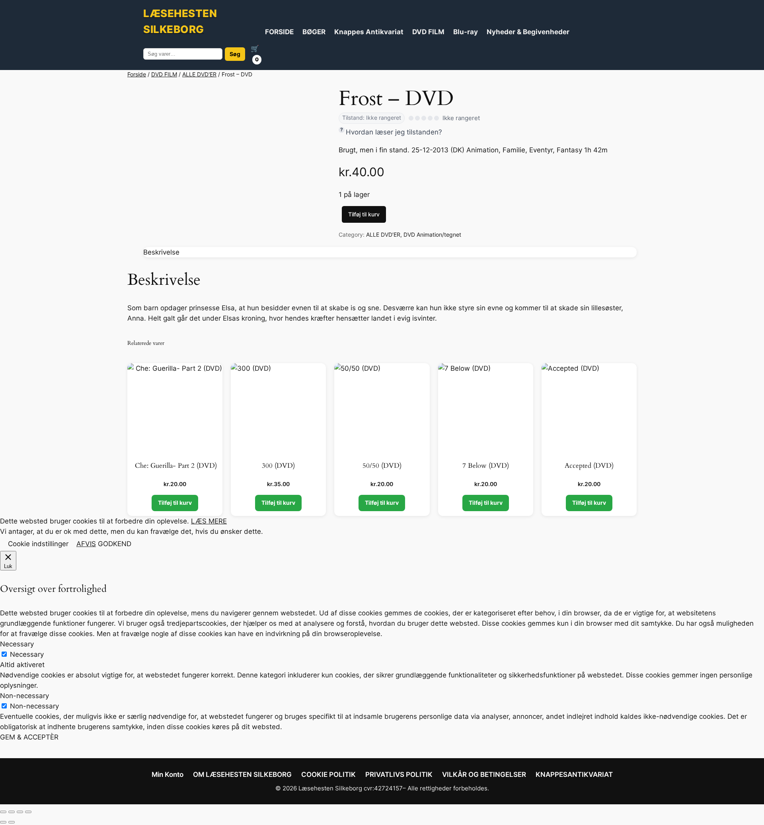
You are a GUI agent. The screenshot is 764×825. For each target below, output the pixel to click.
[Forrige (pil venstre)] (3, 822)
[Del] (20, 812)
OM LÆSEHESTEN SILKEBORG (242, 774)
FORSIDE (279, 32)
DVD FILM (428, 32)
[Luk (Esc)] (28, 812)
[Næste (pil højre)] (11, 822)
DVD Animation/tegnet (432, 234)
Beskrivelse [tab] (161, 252)
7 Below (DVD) (485, 465)
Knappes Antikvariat (368, 32)
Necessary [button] (17, 644)
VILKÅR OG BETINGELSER (484, 774)
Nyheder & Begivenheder (528, 32)
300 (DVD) (278, 465)
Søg (235, 54)
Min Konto (167, 774)
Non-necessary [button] (24, 696)
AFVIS (86, 544)
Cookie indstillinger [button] (38, 544)
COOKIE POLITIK (328, 774)
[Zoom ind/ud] (3, 812)
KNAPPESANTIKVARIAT (574, 774)
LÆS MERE (209, 521)
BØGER (313, 32)
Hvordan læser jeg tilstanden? (394, 132)
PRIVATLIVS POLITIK (399, 774)
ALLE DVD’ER (383, 234)
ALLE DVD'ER (199, 74)
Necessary (27, 654)
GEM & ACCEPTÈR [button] (29, 737)
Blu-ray (465, 32)
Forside (136, 74)
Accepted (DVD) (589, 465)
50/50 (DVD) (382, 465)
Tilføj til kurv (364, 214)
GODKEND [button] (114, 544)
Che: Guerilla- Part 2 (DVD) (175, 465)
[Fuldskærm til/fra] (11, 812)
